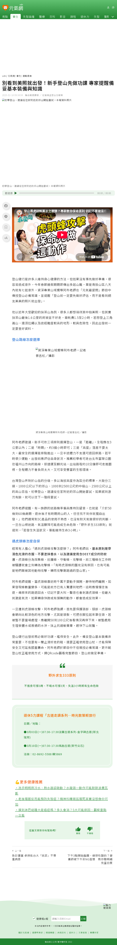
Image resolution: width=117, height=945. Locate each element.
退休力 (85, 17)
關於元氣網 (23, 933)
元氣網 (11, 75)
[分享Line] (6, 216)
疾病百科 (61, 933)
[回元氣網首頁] (16, 7)
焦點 (5, 17)
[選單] (113, 7)
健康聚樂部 (37, 933)
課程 (73, 17)
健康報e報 (42, 918)
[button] (113, 16)
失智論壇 (29, 17)
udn (4, 75)
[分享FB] (6, 205)
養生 (15, 17)
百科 (52, 17)
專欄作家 (94, 933)
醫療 (42, 17)
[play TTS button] (15, 193)
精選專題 (50, 933)
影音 (63, 17)
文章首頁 (82, 933)
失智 (97, 17)
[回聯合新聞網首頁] (5, 8)
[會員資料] (108, 7)
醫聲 (107, 17)
